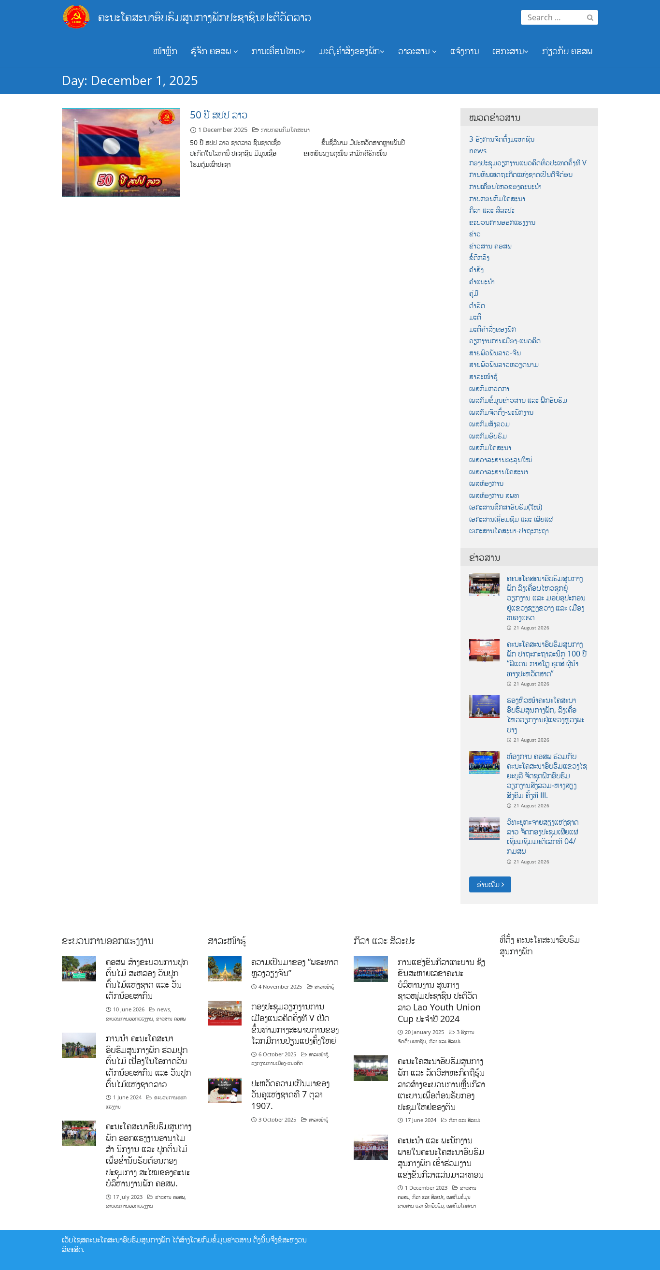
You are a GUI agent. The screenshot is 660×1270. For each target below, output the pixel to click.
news (478, 151)
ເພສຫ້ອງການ (486, 483)
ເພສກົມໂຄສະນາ (490, 447)
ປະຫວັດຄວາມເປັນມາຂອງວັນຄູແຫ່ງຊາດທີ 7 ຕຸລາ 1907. (290, 1094)
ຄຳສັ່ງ (476, 269)
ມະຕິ (475, 317)
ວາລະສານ (415, 50)
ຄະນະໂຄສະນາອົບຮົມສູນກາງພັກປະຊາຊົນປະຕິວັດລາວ (204, 17)
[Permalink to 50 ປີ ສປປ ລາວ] (121, 151)
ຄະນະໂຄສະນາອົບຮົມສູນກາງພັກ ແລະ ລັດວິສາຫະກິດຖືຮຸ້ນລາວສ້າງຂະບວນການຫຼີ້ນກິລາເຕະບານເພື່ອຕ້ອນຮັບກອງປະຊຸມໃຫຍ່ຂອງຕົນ (441, 1083)
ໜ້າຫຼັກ (165, 50)
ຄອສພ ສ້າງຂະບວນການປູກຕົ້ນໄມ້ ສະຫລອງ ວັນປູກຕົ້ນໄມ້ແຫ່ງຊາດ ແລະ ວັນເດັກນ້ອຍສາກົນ (147, 979)
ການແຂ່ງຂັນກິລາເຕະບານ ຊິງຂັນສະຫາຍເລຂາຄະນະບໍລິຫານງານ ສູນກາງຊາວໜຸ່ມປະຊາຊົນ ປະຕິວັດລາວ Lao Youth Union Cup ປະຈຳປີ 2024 (441, 990)
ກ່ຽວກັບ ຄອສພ (567, 50)
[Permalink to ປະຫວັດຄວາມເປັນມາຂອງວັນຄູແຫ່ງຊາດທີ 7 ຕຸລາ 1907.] (225, 1089)
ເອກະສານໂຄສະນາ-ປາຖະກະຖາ (509, 531)
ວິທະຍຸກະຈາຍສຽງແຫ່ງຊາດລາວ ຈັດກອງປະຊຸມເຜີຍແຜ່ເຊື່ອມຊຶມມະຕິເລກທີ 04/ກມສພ (542, 837)
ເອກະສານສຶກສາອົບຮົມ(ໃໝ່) (505, 507)
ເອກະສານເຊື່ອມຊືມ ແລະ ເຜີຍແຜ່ (511, 519)
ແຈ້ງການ (464, 50)
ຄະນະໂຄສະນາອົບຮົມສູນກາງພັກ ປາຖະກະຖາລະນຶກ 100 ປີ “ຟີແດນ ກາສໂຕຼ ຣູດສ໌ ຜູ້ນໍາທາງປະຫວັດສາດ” (547, 659)
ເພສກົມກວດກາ (489, 388)
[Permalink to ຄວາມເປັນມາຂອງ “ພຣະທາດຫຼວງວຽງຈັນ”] (225, 968)
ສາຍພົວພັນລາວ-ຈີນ (495, 353)
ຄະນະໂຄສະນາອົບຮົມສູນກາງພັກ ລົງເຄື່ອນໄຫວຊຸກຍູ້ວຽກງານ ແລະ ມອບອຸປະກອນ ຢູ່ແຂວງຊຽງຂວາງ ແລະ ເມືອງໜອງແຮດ (546, 598)
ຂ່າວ (475, 234)
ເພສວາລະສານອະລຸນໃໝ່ (500, 459)
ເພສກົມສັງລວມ (489, 424)
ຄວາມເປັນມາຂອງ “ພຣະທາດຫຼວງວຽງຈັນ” (295, 967)
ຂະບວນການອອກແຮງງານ (502, 222)
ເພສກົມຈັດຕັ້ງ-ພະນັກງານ (501, 412)
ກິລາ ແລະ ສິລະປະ (492, 210)
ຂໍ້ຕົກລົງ (479, 257)
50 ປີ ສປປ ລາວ (218, 114)
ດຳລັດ (477, 305)
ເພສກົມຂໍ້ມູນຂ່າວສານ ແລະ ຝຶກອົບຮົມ (518, 400)
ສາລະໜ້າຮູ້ (483, 376)
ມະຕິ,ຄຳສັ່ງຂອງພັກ (349, 50)
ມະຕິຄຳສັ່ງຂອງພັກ (492, 329)
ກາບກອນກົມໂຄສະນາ (285, 129)
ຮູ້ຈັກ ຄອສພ (212, 50)
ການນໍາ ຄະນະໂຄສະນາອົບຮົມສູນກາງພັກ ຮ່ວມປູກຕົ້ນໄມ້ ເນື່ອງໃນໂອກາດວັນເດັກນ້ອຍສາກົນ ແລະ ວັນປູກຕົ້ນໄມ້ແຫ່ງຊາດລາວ (148, 1061)
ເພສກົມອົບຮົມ (488, 436)
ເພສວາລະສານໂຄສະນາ (498, 472)
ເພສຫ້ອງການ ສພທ (494, 495)
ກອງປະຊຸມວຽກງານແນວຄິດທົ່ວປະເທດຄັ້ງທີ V (528, 163)
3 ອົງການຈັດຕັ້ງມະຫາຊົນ (501, 139)
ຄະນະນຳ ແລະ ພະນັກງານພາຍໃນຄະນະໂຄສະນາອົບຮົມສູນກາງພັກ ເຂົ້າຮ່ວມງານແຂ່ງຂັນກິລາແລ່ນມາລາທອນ (441, 1157)
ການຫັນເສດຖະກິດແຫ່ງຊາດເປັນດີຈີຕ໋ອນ (521, 174)
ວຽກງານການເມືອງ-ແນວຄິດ (505, 341)
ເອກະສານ (508, 50)
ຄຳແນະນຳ (482, 282)
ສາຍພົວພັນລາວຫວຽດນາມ (504, 364)
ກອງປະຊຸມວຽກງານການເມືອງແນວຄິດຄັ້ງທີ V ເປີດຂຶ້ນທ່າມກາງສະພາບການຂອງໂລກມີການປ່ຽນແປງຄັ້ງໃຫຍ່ (295, 1023)
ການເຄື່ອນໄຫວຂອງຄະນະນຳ (505, 186)
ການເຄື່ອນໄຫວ (276, 50)
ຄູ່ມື (473, 293)
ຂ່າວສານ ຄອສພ (490, 246)
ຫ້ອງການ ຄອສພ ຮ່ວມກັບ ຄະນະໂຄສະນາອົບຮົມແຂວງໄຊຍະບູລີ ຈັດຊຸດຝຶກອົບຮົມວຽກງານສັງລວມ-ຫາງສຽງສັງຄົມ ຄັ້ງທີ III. (547, 776)
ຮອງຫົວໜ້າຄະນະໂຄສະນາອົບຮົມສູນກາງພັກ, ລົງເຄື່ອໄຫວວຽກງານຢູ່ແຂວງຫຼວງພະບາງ (545, 715)
